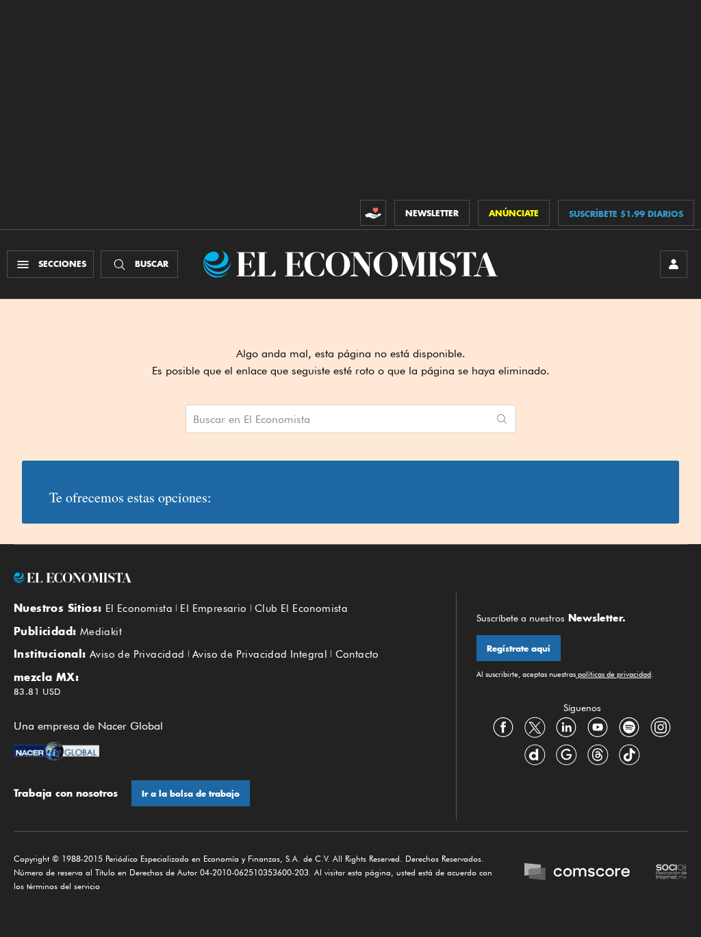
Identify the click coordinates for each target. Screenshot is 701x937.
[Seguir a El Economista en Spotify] (629, 727)
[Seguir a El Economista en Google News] (566, 755)
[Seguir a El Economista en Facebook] (503, 727)
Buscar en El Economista (251, 419)
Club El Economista (301, 608)
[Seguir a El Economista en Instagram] (660, 727)
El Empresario (213, 608)
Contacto (357, 654)
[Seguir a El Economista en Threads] (597, 755)
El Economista (139, 608)
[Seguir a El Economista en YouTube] (597, 727)
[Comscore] (577, 873)
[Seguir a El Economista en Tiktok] (629, 755)
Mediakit (101, 632)
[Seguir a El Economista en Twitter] (534, 727)
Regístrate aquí (518, 648)
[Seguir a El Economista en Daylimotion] (534, 755)
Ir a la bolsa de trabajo (191, 793)
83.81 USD (37, 691)
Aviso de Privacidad (137, 654)
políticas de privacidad (613, 674)
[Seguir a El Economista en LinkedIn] (566, 727)
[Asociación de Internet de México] (671, 873)
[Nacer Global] (56, 753)
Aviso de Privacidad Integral (259, 654)
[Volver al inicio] (224, 577)
